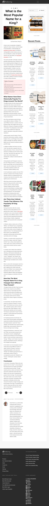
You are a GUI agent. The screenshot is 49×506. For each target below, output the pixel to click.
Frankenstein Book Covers (41, 200)
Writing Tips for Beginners (41, 109)
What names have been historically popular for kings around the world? (13, 85)
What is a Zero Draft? (41, 66)
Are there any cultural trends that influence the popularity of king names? (13, 88)
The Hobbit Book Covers (32, 156)
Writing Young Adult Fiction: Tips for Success (32, 109)
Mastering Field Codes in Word (32, 66)
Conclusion (6, 93)
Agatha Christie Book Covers (32, 200)
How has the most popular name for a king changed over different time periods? (14, 91)
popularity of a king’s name (9, 50)
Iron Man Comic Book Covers (41, 156)
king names (20, 211)
